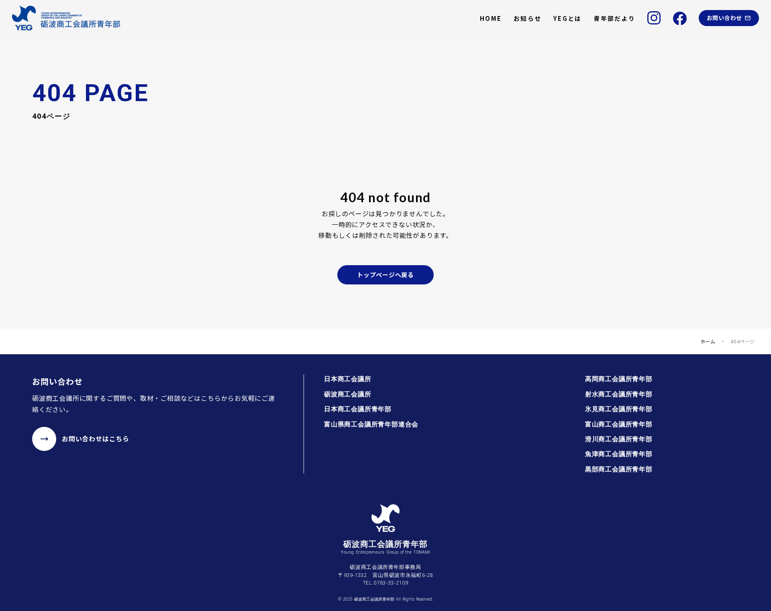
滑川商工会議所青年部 (619, 438)
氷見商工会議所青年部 (619, 408)
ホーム (708, 341)
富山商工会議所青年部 (619, 424)
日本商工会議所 (347, 378)
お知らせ (527, 18)
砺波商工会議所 (347, 394)
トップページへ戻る (385, 274)
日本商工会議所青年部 (358, 408)
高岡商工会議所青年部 (619, 378)
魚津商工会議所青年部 (619, 453)
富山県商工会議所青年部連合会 (371, 424)
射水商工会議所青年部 (619, 394)
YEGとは (567, 18)
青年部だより (614, 18)
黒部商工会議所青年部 (619, 469)
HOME (491, 18)
